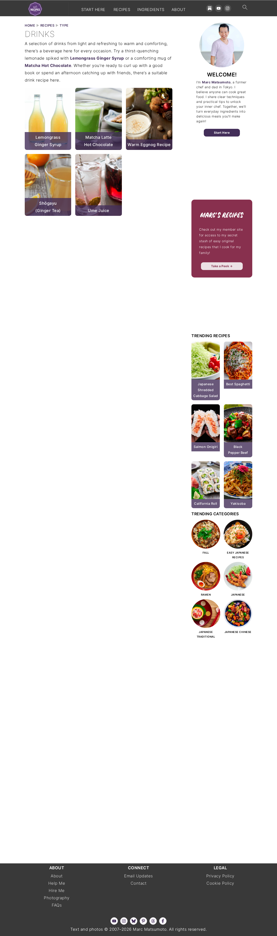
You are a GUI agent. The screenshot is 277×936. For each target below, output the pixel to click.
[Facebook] (162, 921)
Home (30, 25)
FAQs (57, 905)
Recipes (122, 9)
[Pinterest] (143, 921)
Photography (57, 897)
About (179, 9)
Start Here (93, 9)
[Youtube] (218, 8)
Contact (139, 883)
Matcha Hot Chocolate (48, 65)
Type (64, 25)
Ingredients (150, 9)
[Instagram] (227, 8)
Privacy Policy (220, 876)
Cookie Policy (220, 883)
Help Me (56, 883)
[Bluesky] (133, 921)
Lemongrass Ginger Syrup (97, 58)
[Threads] (153, 921)
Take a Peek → (222, 266)
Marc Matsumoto (216, 82)
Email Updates (138, 876)
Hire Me (57, 890)
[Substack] (209, 8)
